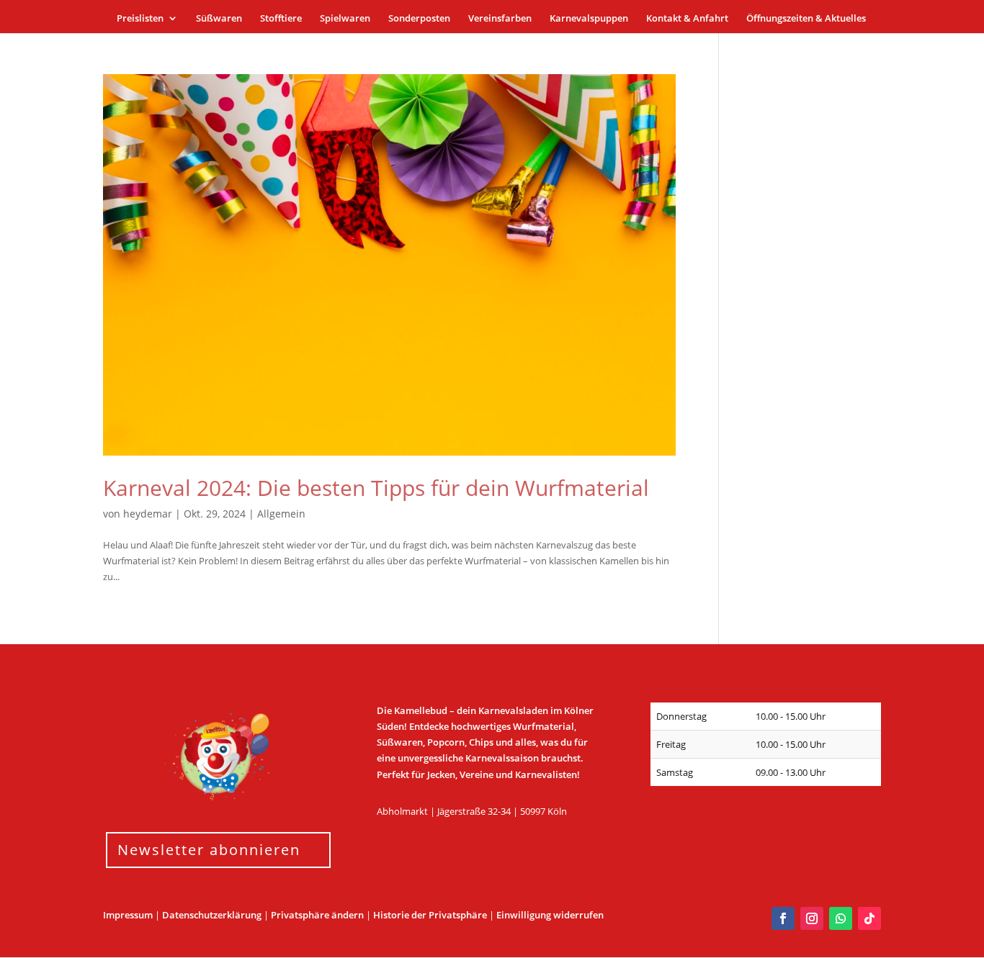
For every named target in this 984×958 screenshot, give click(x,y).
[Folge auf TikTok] (869, 918)
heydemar (147, 513)
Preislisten (140, 18)
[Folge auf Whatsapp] (840, 918)
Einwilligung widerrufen (550, 914)
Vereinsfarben (500, 18)
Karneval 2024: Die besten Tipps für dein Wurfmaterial (376, 487)
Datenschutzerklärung (211, 914)
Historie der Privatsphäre (430, 914)
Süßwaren (219, 18)
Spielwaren (345, 18)
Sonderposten (419, 18)
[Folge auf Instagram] (811, 918)
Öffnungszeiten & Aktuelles (806, 18)
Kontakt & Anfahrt (687, 18)
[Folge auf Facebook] (783, 918)
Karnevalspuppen (589, 18)
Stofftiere (281, 18)
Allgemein (281, 513)
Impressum (128, 914)
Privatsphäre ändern (317, 914)
